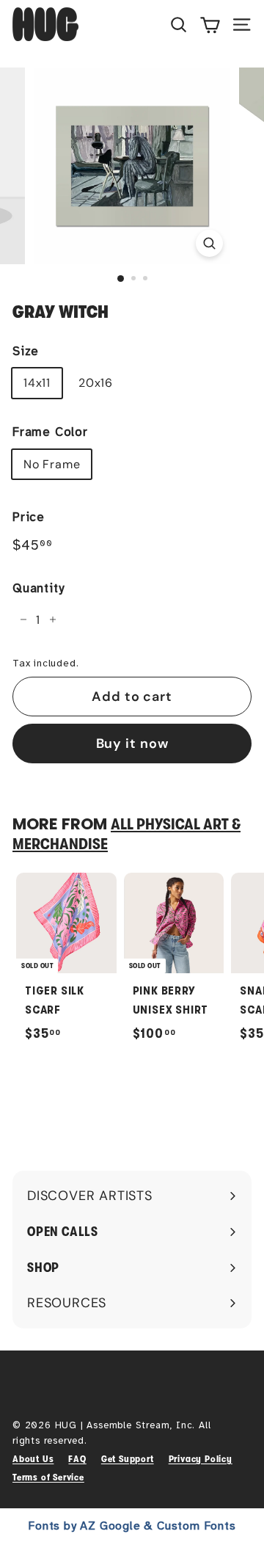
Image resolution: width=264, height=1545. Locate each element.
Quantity (38, 588)
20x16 (95, 382)
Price (28, 517)
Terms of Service (48, 1477)
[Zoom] (209, 243)
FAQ (77, 1458)
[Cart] (210, 24)
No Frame (51, 464)
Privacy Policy (200, 1458)
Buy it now (132, 743)
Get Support (127, 1458)
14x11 (37, 382)
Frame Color (50, 432)
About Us (33, 1458)
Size (25, 351)
